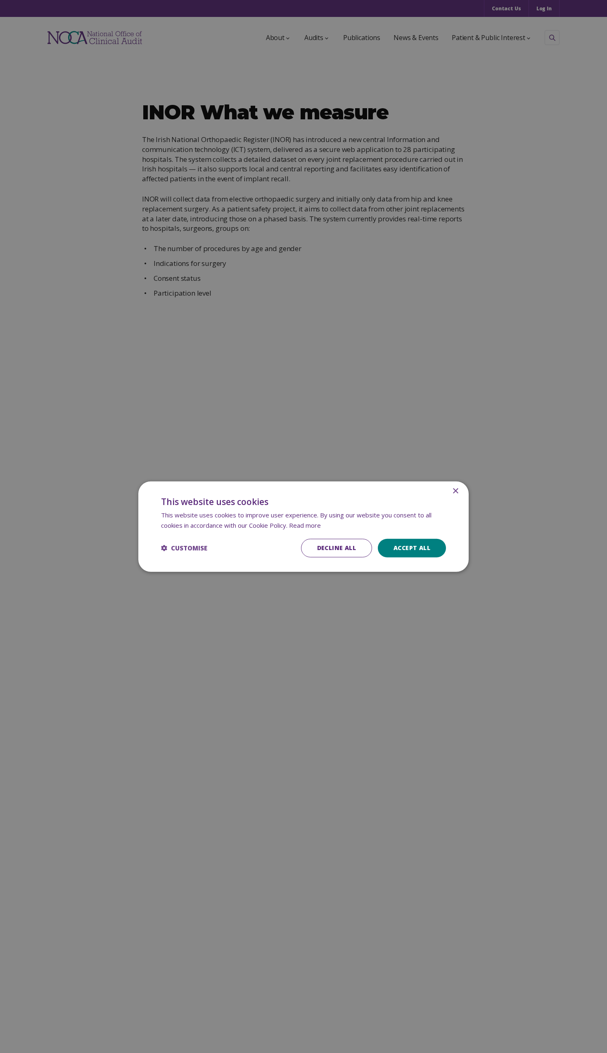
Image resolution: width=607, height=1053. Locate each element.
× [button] (455, 491)
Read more (305, 525)
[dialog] (303, 526)
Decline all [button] (336, 548)
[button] (184, 548)
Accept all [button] (412, 548)
